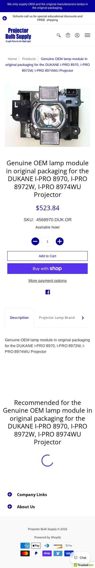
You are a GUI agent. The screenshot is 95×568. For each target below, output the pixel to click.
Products (29, 59)
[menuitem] (58, 35)
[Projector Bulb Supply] (18, 35)
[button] (4, 18)
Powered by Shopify (47, 537)
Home (12, 59)
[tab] (19, 317)
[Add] (60, 241)
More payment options (47, 281)
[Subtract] (35, 241)
